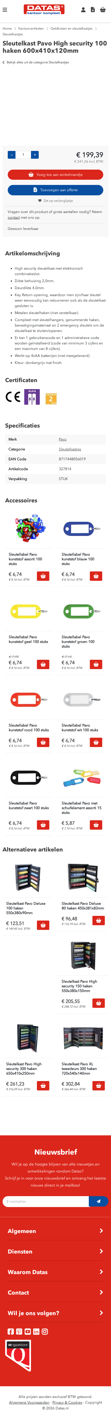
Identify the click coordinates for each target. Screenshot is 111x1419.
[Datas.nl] (44, 13)
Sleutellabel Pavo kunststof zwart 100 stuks (29, 805)
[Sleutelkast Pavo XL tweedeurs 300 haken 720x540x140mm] (83, 1038)
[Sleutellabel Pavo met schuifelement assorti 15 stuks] (82, 777)
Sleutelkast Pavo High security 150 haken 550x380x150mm (79, 986)
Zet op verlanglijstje (58, 201)
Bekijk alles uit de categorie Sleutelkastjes (38, 62)
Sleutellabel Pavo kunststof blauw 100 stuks (78, 559)
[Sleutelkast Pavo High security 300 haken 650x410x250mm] (28, 1038)
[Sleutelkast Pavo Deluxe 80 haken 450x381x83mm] (83, 877)
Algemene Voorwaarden (29, 1402)
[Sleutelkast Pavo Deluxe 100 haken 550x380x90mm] (28, 877)
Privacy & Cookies (67, 1402)
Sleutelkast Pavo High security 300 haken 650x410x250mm (24, 1069)
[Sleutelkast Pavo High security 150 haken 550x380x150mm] (83, 955)
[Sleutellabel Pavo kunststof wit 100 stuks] (82, 699)
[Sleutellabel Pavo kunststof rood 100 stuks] (29, 699)
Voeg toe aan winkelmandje (60, 174)
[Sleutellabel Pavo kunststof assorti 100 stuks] (29, 528)
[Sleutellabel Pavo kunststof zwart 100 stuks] (29, 777)
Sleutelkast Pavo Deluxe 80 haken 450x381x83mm (83, 905)
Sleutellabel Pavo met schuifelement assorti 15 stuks (81, 808)
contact (14, 217)
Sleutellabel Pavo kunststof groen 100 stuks (78, 642)
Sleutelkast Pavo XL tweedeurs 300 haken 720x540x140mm (79, 1069)
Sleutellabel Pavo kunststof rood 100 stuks (29, 727)
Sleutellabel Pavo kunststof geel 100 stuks (28, 639)
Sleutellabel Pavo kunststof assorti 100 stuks (25, 559)
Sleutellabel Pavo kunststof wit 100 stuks (80, 727)
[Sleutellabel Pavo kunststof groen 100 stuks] (82, 611)
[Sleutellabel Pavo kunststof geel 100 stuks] (29, 611)
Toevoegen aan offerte (59, 190)
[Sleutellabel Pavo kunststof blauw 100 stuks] (82, 528)
